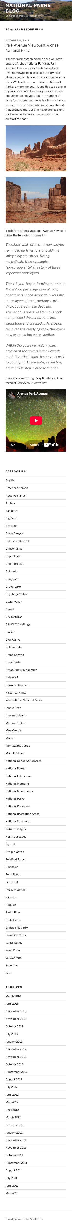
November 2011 (16, 1147)
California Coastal (17, 541)
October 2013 (14, 1026)
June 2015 (12, 1003)
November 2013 (16, 1019)
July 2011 (11, 1178)
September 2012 (17, 1072)
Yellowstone (14, 958)
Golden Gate (14, 647)
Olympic (11, 844)
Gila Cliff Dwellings (18, 624)
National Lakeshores (19, 776)
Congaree (12, 579)
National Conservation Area (24, 761)
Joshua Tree (13, 708)
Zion (8, 973)
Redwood (12, 882)
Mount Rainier (15, 753)
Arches (10, 503)
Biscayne (11, 526)
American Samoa (17, 488)
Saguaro (11, 897)
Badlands (12, 511)
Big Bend (11, 518)
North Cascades (16, 836)
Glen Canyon (14, 639)
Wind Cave (13, 950)
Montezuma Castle (18, 745)
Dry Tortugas (14, 617)
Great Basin (13, 662)
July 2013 (12, 1034)
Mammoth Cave (16, 723)
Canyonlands (14, 548)
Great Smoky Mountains (21, 670)
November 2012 (16, 1057)
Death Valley (14, 601)
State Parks (13, 920)
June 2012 (12, 1094)
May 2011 (12, 1193)
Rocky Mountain (16, 889)
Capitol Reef (14, 556)
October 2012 (14, 1064)
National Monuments (19, 791)
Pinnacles (12, 867)
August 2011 (14, 1170)
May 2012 (12, 1102)
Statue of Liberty (17, 927)
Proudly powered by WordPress (24, 1219)
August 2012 (14, 1079)
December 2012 (16, 1049)
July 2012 (12, 1087)
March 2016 (13, 996)
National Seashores (18, 821)
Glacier (10, 632)
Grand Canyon (15, 655)
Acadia (10, 480)
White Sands (14, 942)
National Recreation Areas (23, 814)
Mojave (10, 738)
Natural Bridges (16, 829)
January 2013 (14, 1041)
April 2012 (12, 1110)
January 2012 (14, 1132)
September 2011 (16, 1163)
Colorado (12, 571)
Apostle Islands (16, 495)
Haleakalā (12, 677)
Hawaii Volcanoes (17, 685)
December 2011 (16, 1140)
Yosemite (12, 965)
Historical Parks (16, 692)
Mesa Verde (13, 730)
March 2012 (13, 1117)
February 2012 (15, 1125)
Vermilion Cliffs (16, 935)
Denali (10, 609)
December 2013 (16, 1011)
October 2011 (14, 1155)
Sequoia (11, 905)
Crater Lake (13, 586)
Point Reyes (13, 874)
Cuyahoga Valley (16, 594)
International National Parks (24, 700)
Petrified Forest (16, 859)
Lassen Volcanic (16, 715)
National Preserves (18, 806)
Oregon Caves (15, 852)
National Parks (15, 798)
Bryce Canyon (15, 533)
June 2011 (12, 1185)
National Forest (15, 768)
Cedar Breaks (14, 564)
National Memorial (18, 783)
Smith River (13, 912)
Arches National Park (30, 63)
